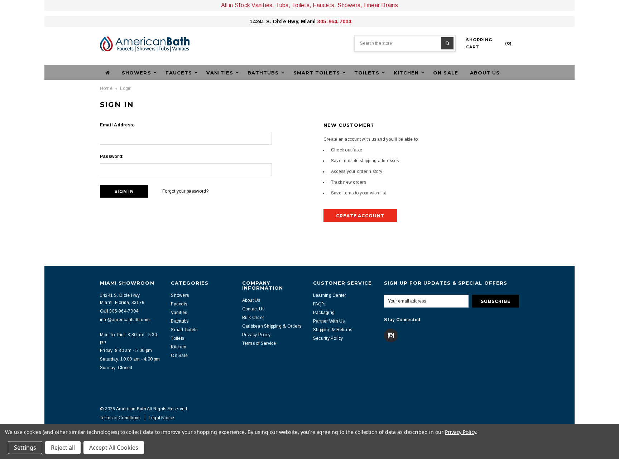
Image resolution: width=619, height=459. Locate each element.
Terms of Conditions (120, 417)
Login (125, 88)
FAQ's (319, 303)
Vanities (179, 312)
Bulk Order (253, 317)
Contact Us (253, 308)
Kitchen (178, 346)
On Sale (445, 73)
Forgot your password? (185, 191)
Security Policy (328, 338)
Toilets (177, 338)
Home (106, 88)
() (489, 43)
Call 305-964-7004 (119, 311)
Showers (180, 295)
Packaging (324, 312)
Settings (25, 447)
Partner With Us (329, 321)
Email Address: (117, 124)
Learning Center (329, 295)
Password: (112, 156)
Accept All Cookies (113, 447)
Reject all (63, 447)
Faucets (179, 303)
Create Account (360, 215)
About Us (485, 73)
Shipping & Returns (332, 329)
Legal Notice (161, 417)
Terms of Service (259, 343)
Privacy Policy (256, 334)
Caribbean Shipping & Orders (271, 326)
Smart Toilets (184, 329)
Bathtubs (179, 321)
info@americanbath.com (125, 319)
